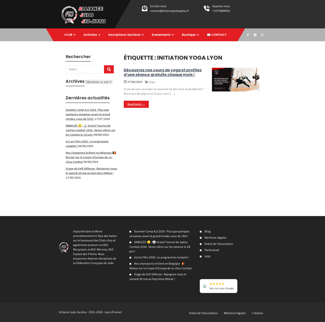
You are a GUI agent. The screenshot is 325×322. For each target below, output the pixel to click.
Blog (207, 231)
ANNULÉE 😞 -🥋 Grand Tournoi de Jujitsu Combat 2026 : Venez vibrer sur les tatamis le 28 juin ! (90, 130)
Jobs (207, 256)
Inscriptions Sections (124, 35)
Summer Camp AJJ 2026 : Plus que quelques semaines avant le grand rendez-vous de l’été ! (88, 114)
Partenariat (211, 250)
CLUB (68, 35)
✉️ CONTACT (217, 35)
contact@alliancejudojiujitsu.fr (169, 11)
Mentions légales (215, 238)
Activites (90, 35)
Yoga (152, 82)
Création (257, 313)
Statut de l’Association (218, 244)
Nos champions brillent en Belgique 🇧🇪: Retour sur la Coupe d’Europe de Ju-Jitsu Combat (91, 157)
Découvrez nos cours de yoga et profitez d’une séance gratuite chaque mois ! (163, 72)
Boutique (189, 35)
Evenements (161, 35)
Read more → (136, 104)
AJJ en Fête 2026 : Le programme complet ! (161, 257)
